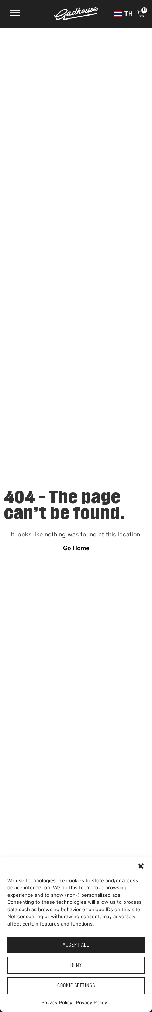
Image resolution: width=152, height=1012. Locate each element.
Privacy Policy (56, 1002)
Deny (76, 965)
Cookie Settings (76, 985)
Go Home (76, 548)
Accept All (76, 945)
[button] (141, 866)
